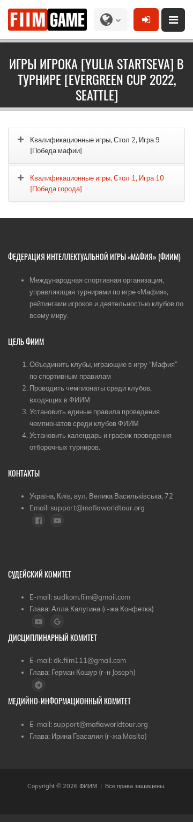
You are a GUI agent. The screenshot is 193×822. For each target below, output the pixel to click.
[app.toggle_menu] (173, 20)
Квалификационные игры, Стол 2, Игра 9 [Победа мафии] (95, 145)
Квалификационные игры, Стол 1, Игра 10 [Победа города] (97, 183)
